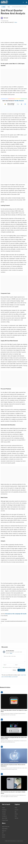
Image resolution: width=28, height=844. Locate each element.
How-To (16, 809)
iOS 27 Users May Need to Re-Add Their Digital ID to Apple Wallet (14, 710)
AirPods (16, 818)
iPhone (16, 814)
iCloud (3, 837)
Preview (14, 670)
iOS (3, 833)
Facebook (4, 809)
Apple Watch (4, 828)
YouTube (4, 812)
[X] (18, 104)
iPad (16, 816)
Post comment (21, 670)
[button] (23, 2)
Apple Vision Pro (5, 826)
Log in (11, 653)
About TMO (4, 818)
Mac (16, 812)
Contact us (4, 816)
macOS (3, 835)
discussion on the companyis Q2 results (15, 614)
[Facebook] (25, 104)
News (9, 6)
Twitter (3, 807)
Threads (4, 814)
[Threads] (21, 104)
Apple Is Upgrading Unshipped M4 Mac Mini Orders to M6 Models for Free (14, 738)
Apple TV (4, 830)
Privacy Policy (5, 820)
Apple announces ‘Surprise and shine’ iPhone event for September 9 (13, 765)
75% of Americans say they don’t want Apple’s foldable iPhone (13, 792)
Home (4, 6)
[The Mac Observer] (4, 2)
